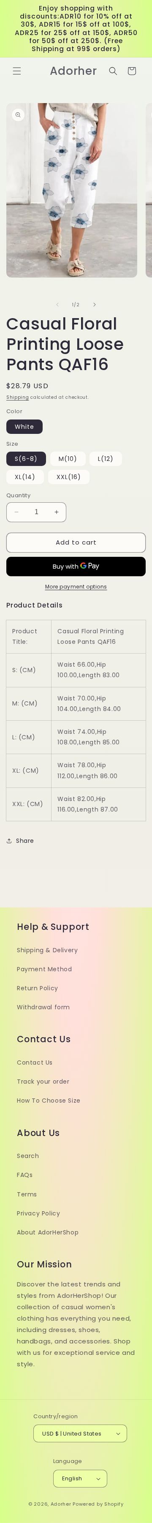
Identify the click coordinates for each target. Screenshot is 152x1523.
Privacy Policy (38, 1213)
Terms (27, 1194)
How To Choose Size (49, 1100)
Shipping (17, 397)
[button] (17, 71)
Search (28, 1156)
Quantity (18, 495)
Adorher (61, 1504)
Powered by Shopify (98, 1504)
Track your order (43, 1081)
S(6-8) (26, 459)
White (24, 426)
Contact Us (35, 1062)
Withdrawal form (43, 1007)
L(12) (106, 459)
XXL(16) (69, 477)
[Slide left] (57, 304)
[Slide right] (94, 304)
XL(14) (25, 477)
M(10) (68, 459)
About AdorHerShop (48, 1232)
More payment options (76, 586)
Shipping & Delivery (47, 950)
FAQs (25, 1175)
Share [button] (25, 840)
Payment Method (44, 969)
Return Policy (37, 988)
